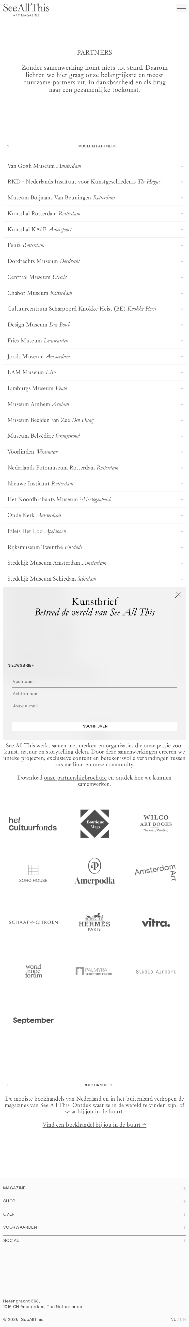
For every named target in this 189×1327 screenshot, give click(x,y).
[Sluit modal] (178, 594)
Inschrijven (94, 726)
